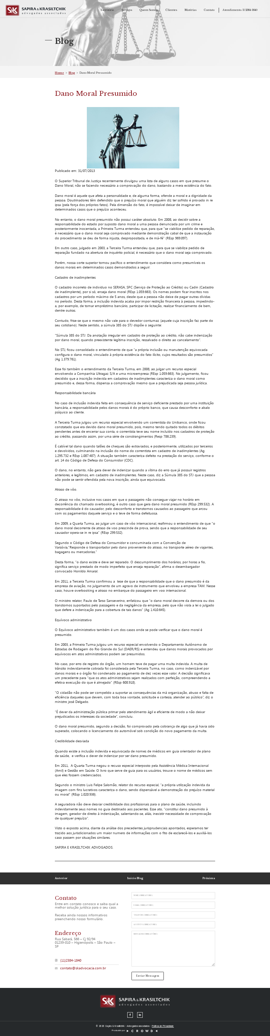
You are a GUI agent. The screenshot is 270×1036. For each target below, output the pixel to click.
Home (59, 72)
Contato (209, 10)
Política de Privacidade (163, 1026)
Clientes (171, 10)
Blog (72, 72)
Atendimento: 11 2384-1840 (240, 10)
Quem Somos (149, 10)
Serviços (127, 10)
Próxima (208, 878)
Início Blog (135, 878)
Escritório (107, 10)
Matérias (191, 10)
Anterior (61, 878)
